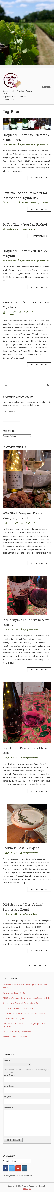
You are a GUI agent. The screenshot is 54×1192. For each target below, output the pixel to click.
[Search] (48, 385)
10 (30, 965)
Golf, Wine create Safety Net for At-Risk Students (24, 1013)
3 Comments (45, 202)
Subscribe (11, 419)
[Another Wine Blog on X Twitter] (12, 1168)
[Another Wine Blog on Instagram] (24, 1168)
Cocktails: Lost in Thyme (21, 848)
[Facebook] (5, 1168)
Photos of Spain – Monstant (15, 1037)
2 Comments (44, 144)
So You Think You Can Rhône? (25, 224)
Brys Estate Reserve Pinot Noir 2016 (18, 1008)
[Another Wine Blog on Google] (18, 1168)
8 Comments (44, 260)
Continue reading (39, 178)
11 (35, 965)
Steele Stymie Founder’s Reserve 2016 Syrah (22, 1003)
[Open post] (27, 124)
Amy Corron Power (28, 144)
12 (40, 965)
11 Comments (10, 314)
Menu (46, 86)
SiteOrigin (27, 1188)
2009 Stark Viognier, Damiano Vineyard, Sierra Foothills (26, 998)
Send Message (13, 1140)
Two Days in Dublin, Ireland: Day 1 (17, 1031)
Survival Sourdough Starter (14, 993)
